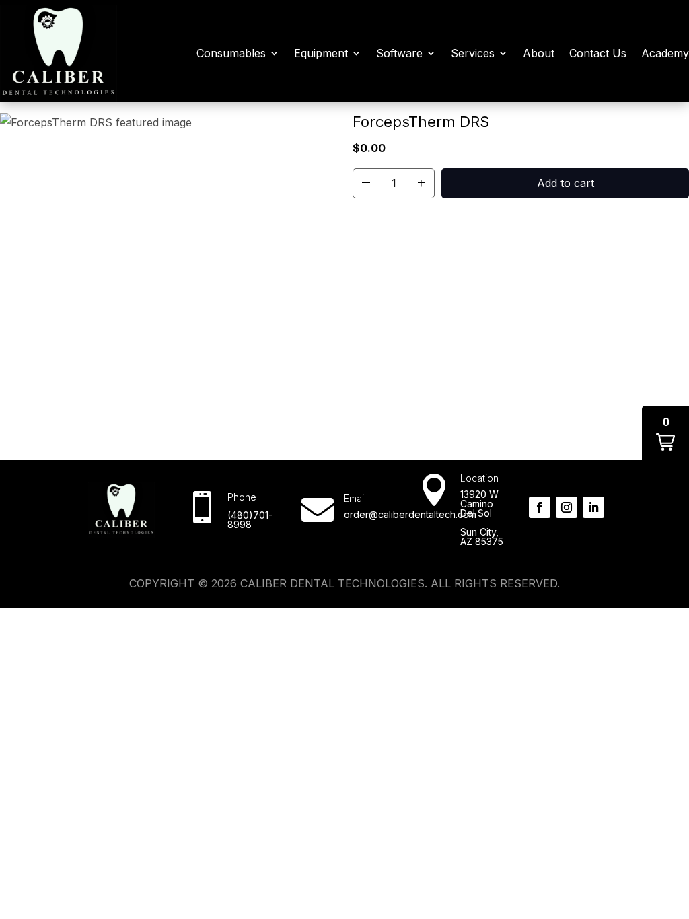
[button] (366, 183)
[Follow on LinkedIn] (593, 507)
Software (399, 53)
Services (473, 53)
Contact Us (597, 53)
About (538, 53)
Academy (665, 53)
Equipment (321, 53)
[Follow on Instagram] (566, 507)
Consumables (231, 53)
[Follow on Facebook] (539, 507)
